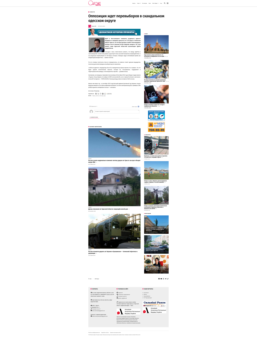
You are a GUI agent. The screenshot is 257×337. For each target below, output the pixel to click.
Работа (145, 294)
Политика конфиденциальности (94, 332)
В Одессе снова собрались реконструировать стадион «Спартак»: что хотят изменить (155, 181)
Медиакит (120, 292)
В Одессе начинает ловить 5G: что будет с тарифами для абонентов (154, 105)
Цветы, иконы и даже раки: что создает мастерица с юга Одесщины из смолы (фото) (156, 269)
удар (105, 95)
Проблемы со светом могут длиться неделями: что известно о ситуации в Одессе (155, 156)
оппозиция (101, 95)
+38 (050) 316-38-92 (122, 296)
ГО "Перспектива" (148, 297)
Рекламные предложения (124, 294)
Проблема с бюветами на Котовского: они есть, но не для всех (155, 249)
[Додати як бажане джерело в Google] (109, 94)
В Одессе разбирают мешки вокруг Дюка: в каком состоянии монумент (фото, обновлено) (156, 229)
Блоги (150, 3)
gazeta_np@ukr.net (122, 298)
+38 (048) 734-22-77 (96, 309)
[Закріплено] (168, 3)
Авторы (97, 279)
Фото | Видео (154, 3)
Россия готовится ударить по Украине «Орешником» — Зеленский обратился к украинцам (112, 252)
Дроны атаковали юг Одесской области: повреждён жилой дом (108, 209)
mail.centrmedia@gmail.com (98, 310)
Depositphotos (147, 296)
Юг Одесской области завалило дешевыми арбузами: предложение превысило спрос (155, 80)
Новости (133, 3)
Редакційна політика (105, 332)
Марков (93, 95)
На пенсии (146, 292)
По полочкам (144, 3)
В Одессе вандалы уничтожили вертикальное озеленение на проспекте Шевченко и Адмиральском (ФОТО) (155, 207)
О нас (161, 3)
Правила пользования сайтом (115, 332)
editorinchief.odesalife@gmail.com (99, 316)
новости (97, 95)
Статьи (138, 3)
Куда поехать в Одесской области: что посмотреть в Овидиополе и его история (154, 55)
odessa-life (94, 26)
